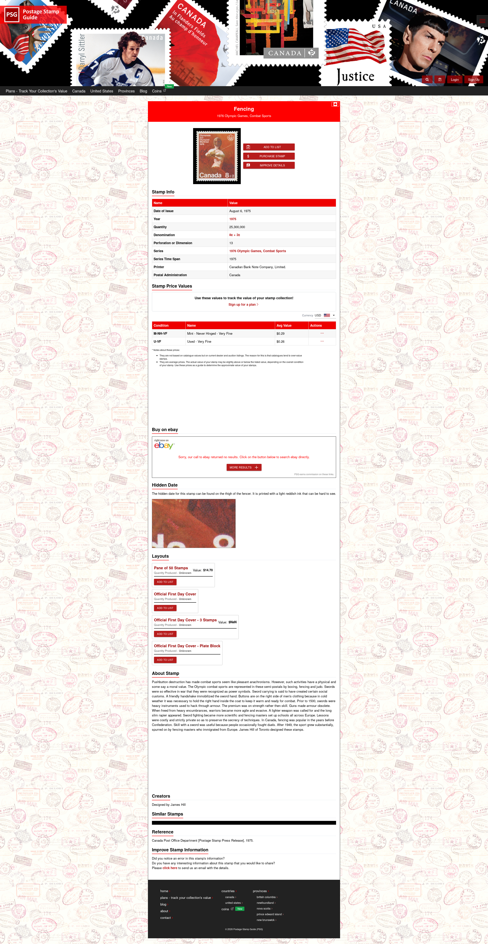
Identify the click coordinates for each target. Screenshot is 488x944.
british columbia (266, 897)
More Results (241, 467)
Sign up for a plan (242, 304)
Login (455, 79)
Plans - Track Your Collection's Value (36, 91)
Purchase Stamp (272, 156)
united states (233, 903)
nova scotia (263, 908)
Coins (160, 90)
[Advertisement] (244, 395)
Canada (78, 91)
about (164, 910)
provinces (260, 890)
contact (165, 917)
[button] (322, 333)
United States (101, 91)
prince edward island (269, 914)
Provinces (126, 91)
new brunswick (265, 920)
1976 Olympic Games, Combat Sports (257, 251)
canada (229, 897)
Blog (143, 91)
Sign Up (473, 79)
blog (163, 904)
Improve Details (272, 165)
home (164, 890)
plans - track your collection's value (185, 897)
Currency (307, 315)
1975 (232, 219)
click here (170, 867)
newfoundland (265, 903)
